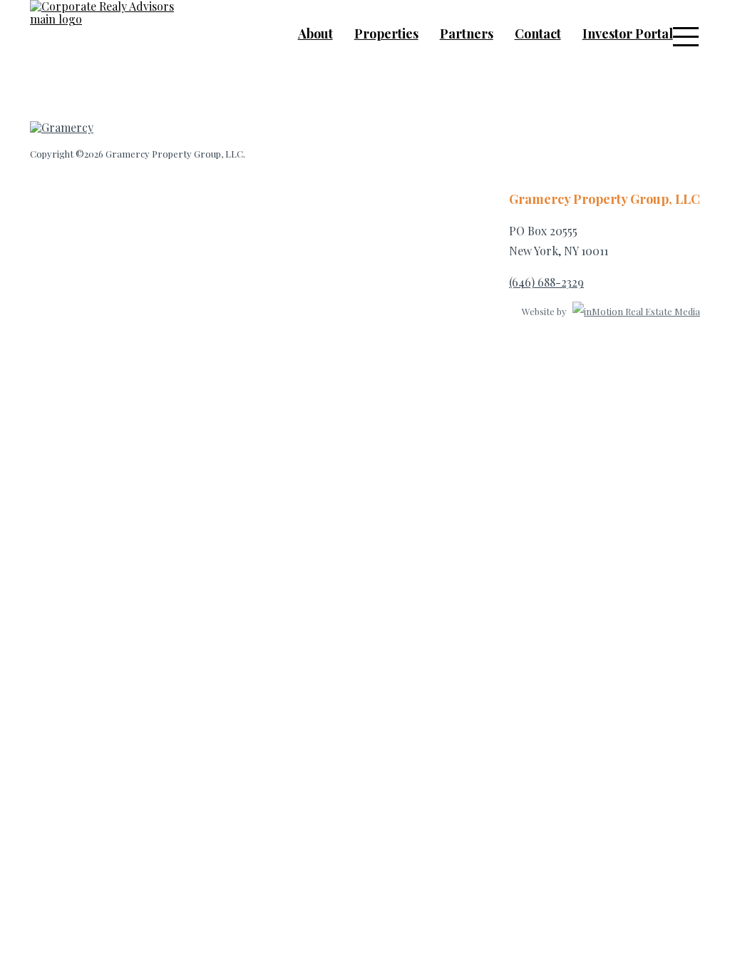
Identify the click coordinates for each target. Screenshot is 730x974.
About (315, 33)
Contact (538, 33)
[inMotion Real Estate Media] (634, 311)
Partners (466, 33)
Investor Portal (627, 33)
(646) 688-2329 (546, 282)
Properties (386, 33)
